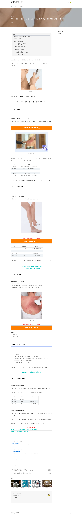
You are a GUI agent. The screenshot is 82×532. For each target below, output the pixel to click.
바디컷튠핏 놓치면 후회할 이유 (21, 54)
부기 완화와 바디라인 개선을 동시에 (22, 43)
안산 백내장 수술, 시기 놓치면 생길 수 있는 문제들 (31, 268)
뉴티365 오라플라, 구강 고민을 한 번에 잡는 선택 (20, 469)
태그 (16, 6)
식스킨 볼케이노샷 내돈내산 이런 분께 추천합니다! (31, 371)
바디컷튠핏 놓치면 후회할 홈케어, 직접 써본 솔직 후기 (24, 36)
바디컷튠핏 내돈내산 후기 (19, 47)
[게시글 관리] (15, 460)
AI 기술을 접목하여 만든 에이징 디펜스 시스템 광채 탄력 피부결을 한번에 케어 (26, 453)
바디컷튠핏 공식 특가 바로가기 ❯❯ (31, 127)
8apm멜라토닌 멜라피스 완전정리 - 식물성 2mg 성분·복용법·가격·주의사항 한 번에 (26, 467)
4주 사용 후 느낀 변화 (20, 49)
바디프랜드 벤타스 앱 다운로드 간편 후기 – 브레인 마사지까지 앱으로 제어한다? (25, 429)
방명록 (21, 6)
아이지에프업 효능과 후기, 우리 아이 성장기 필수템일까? (32, 266)
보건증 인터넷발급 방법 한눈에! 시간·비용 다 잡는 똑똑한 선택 (22, 470)
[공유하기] (14, 460)
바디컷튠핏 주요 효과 (19, 41)
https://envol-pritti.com (16, 449)
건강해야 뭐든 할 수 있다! (17, 495)
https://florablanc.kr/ (16, 441)
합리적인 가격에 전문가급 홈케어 (22, 52)
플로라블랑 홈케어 (16, 443)
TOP (70, 513)
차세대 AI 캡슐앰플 (16, 451)
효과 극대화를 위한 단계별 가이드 (22, 46)
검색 (68, 2)
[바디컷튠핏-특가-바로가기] (31, 70)
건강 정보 (13, 465)
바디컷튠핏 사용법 (18, 44)
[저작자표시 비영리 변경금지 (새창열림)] (23, 460)
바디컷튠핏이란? (18, 38)
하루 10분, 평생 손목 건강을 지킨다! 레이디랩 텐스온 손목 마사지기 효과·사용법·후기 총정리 (27, 433)
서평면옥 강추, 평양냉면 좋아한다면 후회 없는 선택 (20, 472)
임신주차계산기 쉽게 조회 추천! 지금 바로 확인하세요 (31, 372)
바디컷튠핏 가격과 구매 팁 (19, 51)
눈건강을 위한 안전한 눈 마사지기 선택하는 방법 (19, 431)
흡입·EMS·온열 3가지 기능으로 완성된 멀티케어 (24, 39)
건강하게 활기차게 (17, 2)
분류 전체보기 (60, 31)
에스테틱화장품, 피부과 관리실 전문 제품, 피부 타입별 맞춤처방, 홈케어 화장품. (27, 445)
